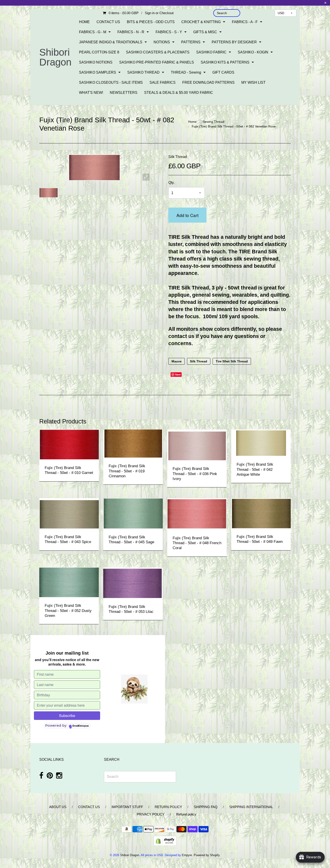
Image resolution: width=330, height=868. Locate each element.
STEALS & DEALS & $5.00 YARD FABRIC (178, 92)
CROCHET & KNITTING (201, 22)
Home (192, 121)
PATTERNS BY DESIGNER (234, 42)
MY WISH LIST (253, 82)
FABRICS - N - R (130, 32)
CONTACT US (108, 22)
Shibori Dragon (55, 57)
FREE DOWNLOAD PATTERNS (208, 82)
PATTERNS (190, 42)
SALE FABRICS (163, 82)
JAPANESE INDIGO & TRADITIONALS (110, 42)
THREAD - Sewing (186, 72)
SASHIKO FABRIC (211, 52)
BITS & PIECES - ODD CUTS (151, 22)
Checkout (166, 13)
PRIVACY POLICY (151, 814)
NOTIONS (162, 42)
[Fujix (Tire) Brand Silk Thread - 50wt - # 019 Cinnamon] (133, 443)
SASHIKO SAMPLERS (97, 72)
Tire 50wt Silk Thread (232, 361)
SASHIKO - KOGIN (253, 52)
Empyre (187, 855)
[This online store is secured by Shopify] (165, 840)
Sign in (150, 13)
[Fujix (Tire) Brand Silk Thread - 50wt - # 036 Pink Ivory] (197, 445)
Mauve (177, 361)
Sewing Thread (213, 121)
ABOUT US (57, 807)
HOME (84, 22)
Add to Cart (187, 215)
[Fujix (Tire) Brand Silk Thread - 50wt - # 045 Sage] (133, 513)
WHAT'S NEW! (91, 92)
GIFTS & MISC (205, 32)
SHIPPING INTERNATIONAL (251, 807)
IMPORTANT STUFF (127, 807)
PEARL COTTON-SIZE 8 (99, 52)
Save (178, 374)
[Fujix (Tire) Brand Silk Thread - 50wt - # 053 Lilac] (133, 582)
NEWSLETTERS (123, 92)
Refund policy (186, 814)
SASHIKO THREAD (143, 72)
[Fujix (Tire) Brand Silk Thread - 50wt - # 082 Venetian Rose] (48, 192)
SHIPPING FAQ (206, 807)
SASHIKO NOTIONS (95, 62)
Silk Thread (177, 157)
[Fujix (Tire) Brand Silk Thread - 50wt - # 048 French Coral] (197, 513)
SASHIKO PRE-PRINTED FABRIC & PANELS (156, 62)
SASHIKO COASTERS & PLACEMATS (157, 52)
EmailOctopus (81, 726)
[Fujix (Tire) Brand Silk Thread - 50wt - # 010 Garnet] (69, 444)
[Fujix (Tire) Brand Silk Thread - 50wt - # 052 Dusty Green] (69, 582)
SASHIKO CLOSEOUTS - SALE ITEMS (111, 82)
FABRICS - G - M (92, 32)
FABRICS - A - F (245, 22)
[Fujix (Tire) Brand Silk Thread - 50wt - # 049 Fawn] (261, 513)
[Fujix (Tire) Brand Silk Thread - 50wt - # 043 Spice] (69, 513)
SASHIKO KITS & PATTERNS (225, 62)
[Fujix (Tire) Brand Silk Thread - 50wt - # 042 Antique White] (261, 442)
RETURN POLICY (168, 807)
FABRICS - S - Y (169, 32)
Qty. (171, 182)
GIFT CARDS (223, 72)
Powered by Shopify (207, 855)
